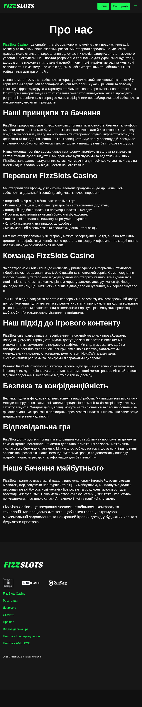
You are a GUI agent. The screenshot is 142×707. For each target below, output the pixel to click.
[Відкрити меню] (135, 6)
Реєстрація (120, 6)
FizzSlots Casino (15, 44)
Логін (103, 6)
